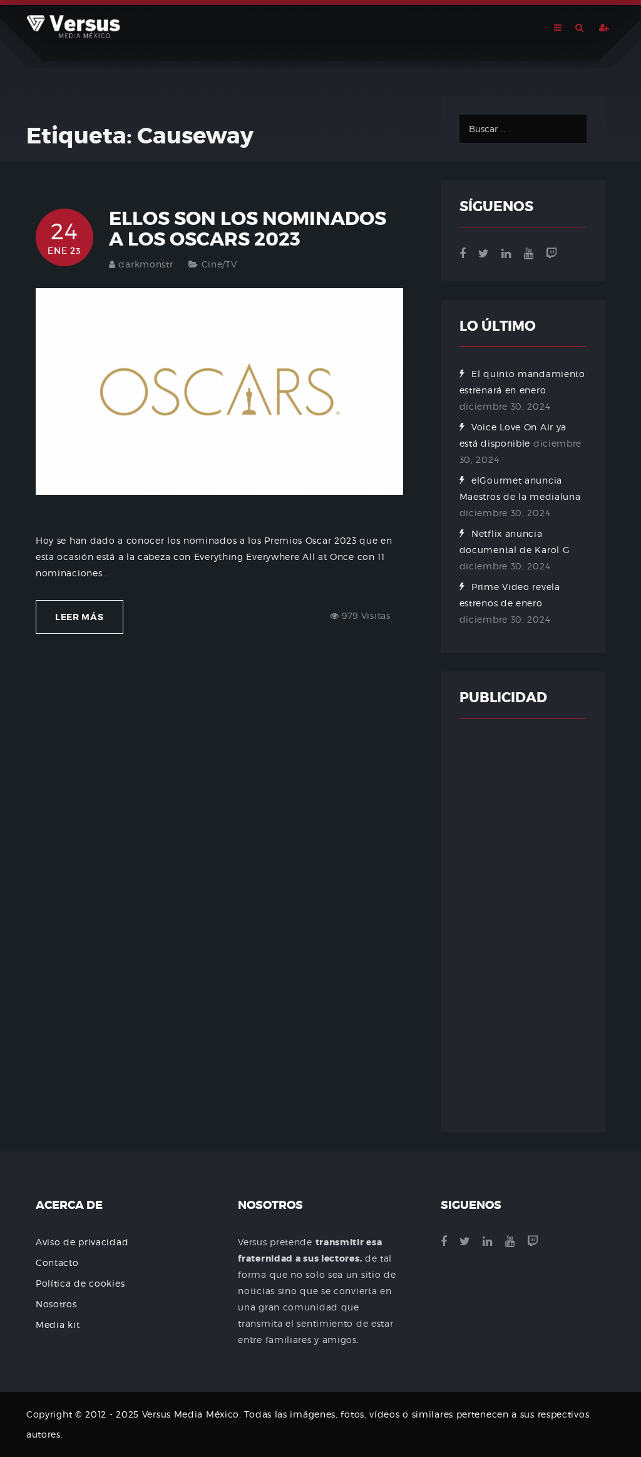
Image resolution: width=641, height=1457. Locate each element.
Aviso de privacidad (82, 1242)
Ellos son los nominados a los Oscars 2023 (247, 229)
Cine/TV (219, 264)
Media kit (57, 1324)
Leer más (79, 617)
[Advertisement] (523, 926)
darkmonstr (145, 264)
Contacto (57, 1262)
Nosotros (56, 1304)
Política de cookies (80, 1283)
